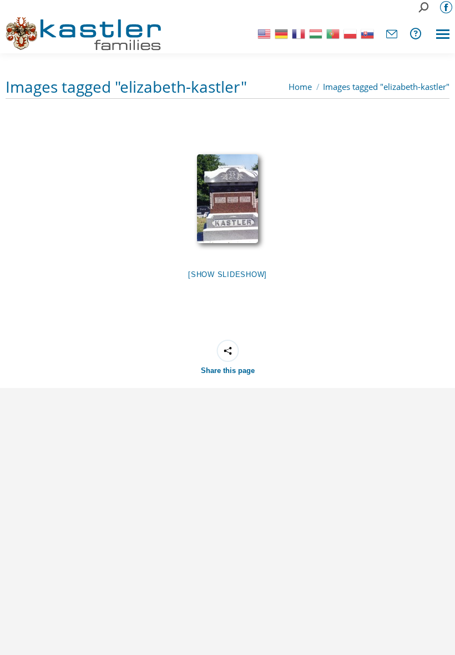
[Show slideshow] (227, 274)
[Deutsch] (280, 33)
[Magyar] (314, 33)
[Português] (332, 33)
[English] (263, 33)
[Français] (297, 33)
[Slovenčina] (366, 33)
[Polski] (349, 33)
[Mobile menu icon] (442, 34)
